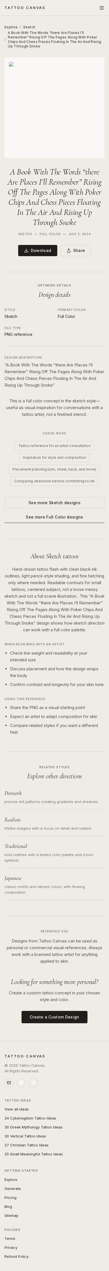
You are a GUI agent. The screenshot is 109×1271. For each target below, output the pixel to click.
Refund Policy (16, 1256)
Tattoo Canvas (25, 7)
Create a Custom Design (54, 1017)
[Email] (8, 1082)
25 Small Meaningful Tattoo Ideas (33, 1154)
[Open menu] (102, 8)
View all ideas (16, 1109)
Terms (9, 1238)
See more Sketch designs (54, 502)
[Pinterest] (33, 1082)
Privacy (10, 1247)
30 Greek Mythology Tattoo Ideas (33, 1127)
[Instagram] (21, 1082)
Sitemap (11, 1215)
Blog (8, 1206)
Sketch (29, 27)
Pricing (10, 1197)
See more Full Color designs (54, 517)
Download (41, 250)
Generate (12, 1188)
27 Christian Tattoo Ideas (26, 1145)
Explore (11, 27)
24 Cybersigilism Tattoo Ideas (30, 1118)
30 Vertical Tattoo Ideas (25, 1136)
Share (79, 250)
